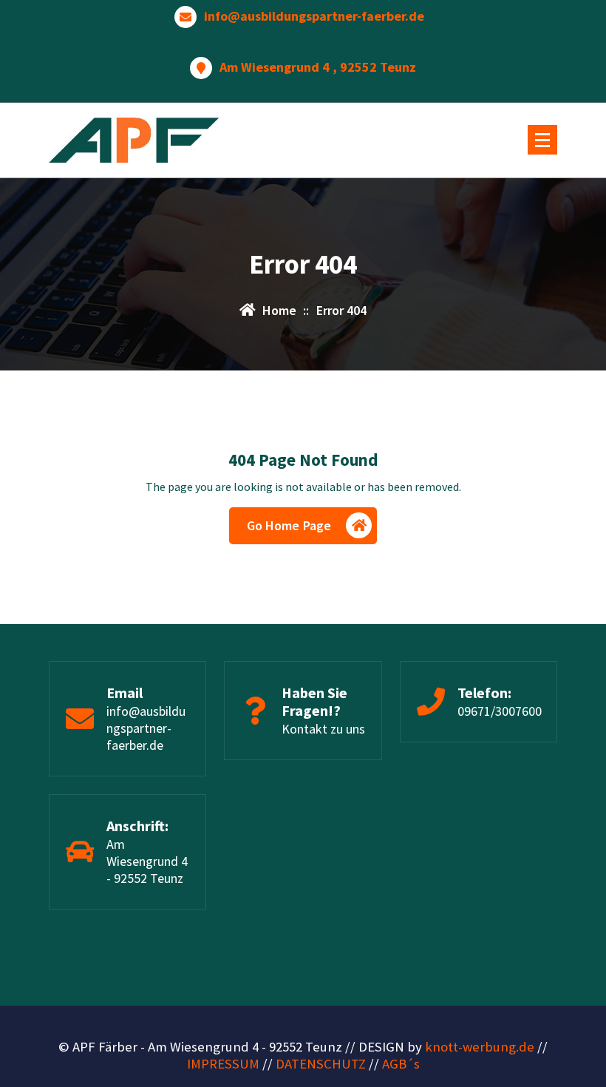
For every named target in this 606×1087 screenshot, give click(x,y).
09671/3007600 (499, 710)
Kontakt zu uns (323, 728)
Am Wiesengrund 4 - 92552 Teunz (147, 861)
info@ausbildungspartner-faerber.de (314, 16)
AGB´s (401, 1063)
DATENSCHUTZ (321, 1063)
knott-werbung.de (479, 1046)
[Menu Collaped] (542, 140)
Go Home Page (289, 525)
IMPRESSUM (223, 1063)
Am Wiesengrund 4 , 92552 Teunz (317, 67)
